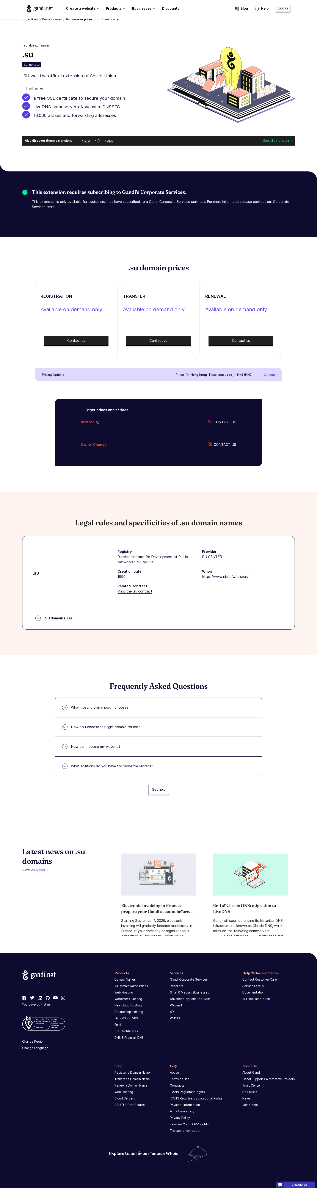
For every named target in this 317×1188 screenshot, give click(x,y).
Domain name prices (79, 19)
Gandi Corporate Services (189, 979)
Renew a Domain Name (131, 1085)
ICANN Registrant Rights (187, 1092)
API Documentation (256, 999)
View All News (33, 870)
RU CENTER (212, 557)
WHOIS (175, 1018)
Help (265, 8)
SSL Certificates (126, 1031)
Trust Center (251, 1085)
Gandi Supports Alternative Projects (268, 1079)
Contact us (225, 422)
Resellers (176, 986)
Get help (158, 789)
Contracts (177, 1085)
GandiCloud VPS (126, 1018)
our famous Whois (160, 1153)
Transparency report (185, 1130)
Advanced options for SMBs (190, 999)
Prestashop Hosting (129, 1012)
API (172, 1012)
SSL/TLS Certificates (130, 1105)
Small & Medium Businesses (189, 992)
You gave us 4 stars (36, 1004)
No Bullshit (249, 1092)
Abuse (174, 1072)
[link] (24, 998)
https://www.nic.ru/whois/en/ (225, 576)
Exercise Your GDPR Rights (189, 1124)
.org (87, 140)
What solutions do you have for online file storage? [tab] (112, 766)
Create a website (81, 8)
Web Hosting (124, 992)
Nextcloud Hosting (128, 1005)
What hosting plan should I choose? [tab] (99, 707)
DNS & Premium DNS (129, 1037)
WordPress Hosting (128, 999)
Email (118, 1024)
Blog (244, 8)
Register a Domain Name (132, 1072)
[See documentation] (96, 422)
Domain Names (52, 19)
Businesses (142, 8)
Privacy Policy (180, 1118)
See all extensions (276, 140)
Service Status (253, 986)
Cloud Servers (125, 1098)
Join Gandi (250, 1105)
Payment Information (185, 1105)
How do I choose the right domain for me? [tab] (105, 727)
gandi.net (32, 19)
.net (110, 140)
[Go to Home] (40, 8)
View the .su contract (135, 591)
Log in (283, 8)
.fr (98, 140)
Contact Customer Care (259, 979)
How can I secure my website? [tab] (95, 746)
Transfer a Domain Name (132, 1079)
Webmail (176, 1005)
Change (269, 374)
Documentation (253, 992)
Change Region (33, 1041)
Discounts (170, 8)
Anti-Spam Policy (182, 1111)
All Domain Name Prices (131, 986)
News (246, 1098)
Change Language (35, 1048)
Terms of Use (179, 1079)
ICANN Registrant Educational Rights (196, 1098)
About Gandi (251, 1072)
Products (114, 8)
